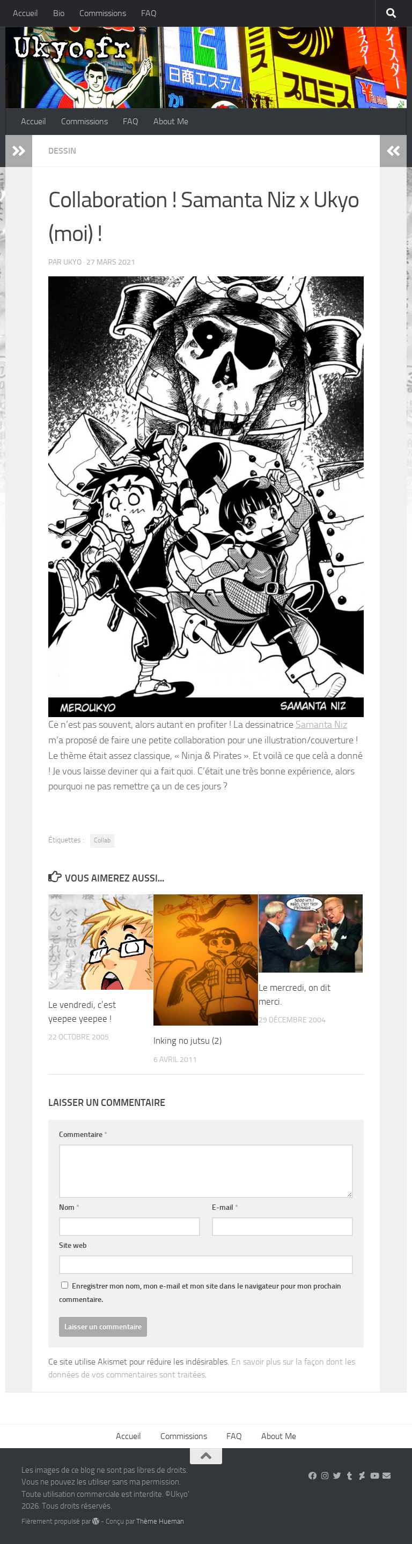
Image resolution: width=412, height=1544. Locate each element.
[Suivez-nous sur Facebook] (312, 1476)
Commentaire (83, 1134)
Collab (102, 840)
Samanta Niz (321, 724)
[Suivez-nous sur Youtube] (374, 1476)
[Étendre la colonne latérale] (18, 151)
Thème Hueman (160, 1521)
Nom (69, 1207)
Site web (73, 1245)
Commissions (102, 13)
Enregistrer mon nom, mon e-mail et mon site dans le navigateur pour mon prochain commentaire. (200, 1293)
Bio (58, 13)
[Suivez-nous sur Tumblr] (349, 1476)
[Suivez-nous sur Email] (386, 1476)
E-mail (225, 1207)
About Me (170, 121)
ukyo (72, 262)
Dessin (62, 151)
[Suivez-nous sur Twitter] (337, 1476)
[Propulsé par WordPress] (95, 1521)
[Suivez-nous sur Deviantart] (362, 1476)
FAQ (149, 13)
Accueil (25, 13)
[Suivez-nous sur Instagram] (325, 1476)
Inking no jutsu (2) (187, 1040)
